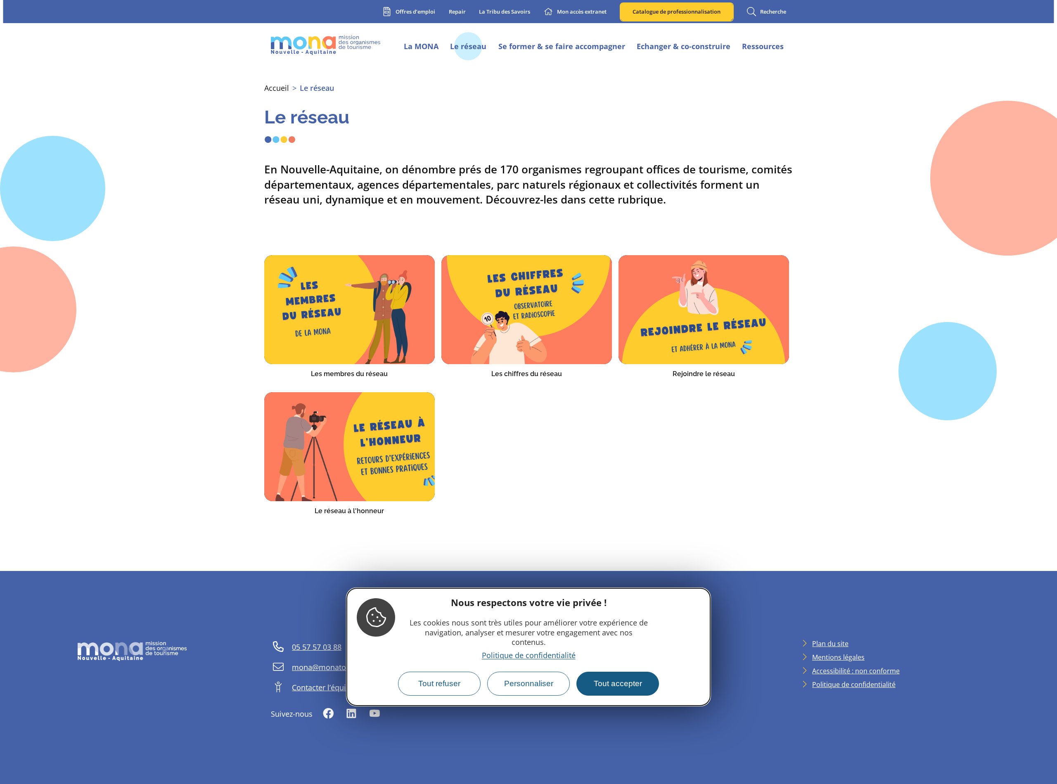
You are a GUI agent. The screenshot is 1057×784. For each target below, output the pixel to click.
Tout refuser (439, 683)
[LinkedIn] (351, 714)
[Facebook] (328, 714)
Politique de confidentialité (529, 655)
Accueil (276, 88)
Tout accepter (618, 683)
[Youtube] (374, 714)
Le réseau (317, 88)
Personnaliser (528, 683)
